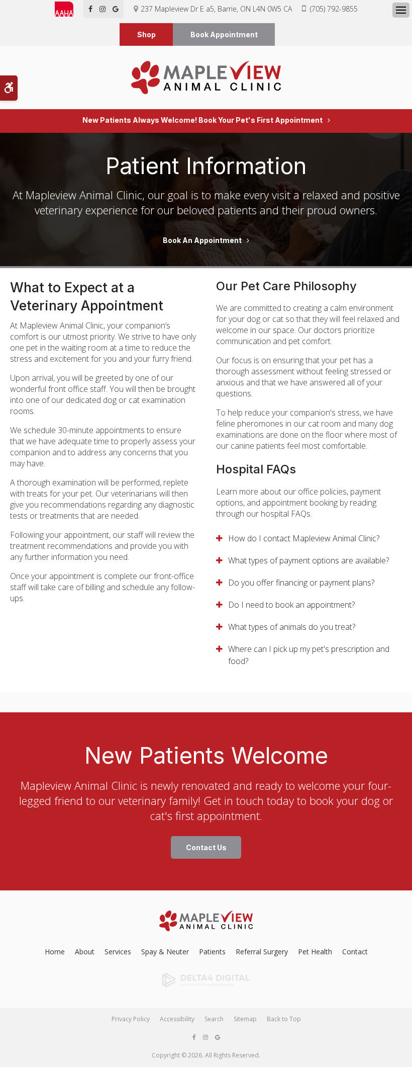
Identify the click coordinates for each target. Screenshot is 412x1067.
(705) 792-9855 (334, 9)
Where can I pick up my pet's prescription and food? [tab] (308, 655)
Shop (146, 34)
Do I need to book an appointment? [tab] (291, 604)
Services (118, 951)
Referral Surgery (262, 951)
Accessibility (177, 1019)
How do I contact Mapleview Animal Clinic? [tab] (303, 538)
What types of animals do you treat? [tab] (291, 626)
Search (214, 1019)
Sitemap (245, 1019)
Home (55, 951)
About (84, 951)
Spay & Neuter (165, 951)
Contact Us (206, 847)
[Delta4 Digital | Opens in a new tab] (206, 980)
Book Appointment (224, 34)
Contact (355, 951)
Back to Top (284, 1019)
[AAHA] (69, 9)
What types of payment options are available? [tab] (308, 560)
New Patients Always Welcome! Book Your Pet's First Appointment (202, 120)
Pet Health (315, 951)
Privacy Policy (131, 1019)
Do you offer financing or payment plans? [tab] (301, 582)
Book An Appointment (202, 240)
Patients (212, 951)
